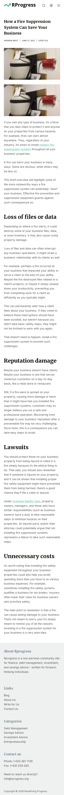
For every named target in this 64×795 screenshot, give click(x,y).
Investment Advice (16, 737)
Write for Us (11, 704)
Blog (6, 695)
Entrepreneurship (15, 741)
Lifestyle (43, 40)
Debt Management (16, 728)
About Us (10, 699)
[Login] (51, 5)
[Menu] (58, 5)
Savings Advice (14, 732)
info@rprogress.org (16, 778)
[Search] (43, 5)
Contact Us (11, 708)
